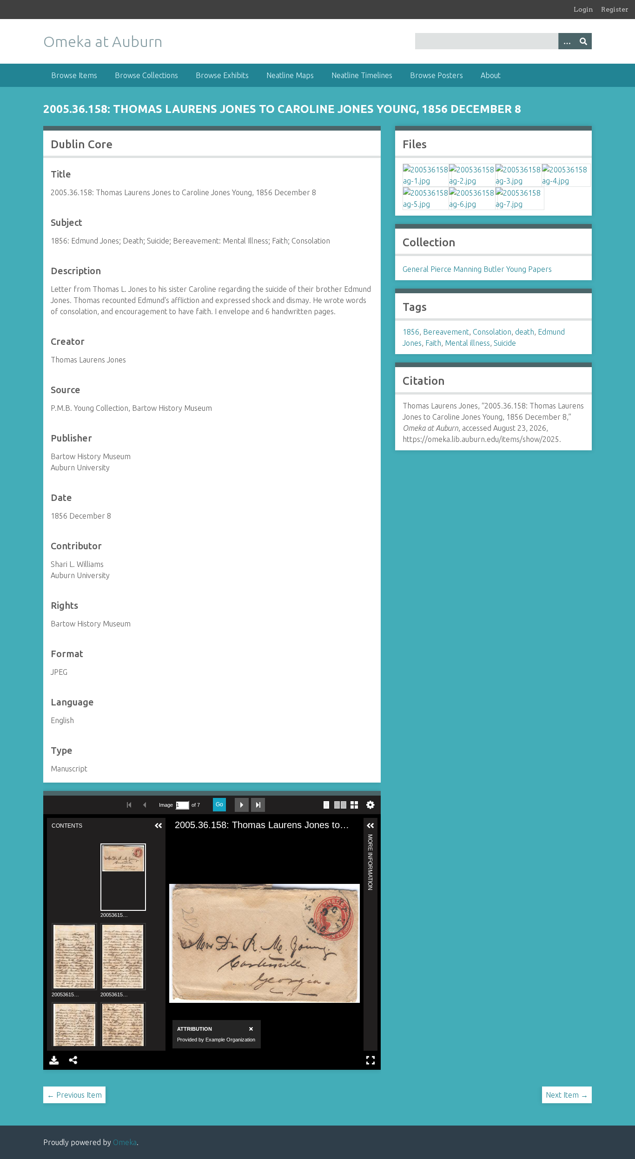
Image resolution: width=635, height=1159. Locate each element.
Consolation (492, 332)
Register (614, 9)
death (524, 332)
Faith (433, 343)
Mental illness (467, 343)
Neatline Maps (290, 75)
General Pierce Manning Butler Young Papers (477, 269)
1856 (411, 332)
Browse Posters (436, 75)
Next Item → (567, 1095)
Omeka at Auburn (103, 41)
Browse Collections (146, 75)
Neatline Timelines (361, 75)
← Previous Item (74, 1095)
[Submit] (583, 41)
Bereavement (446, 332)
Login (583, 9)
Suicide (505, 343)
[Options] (566, 41)
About (491, 75)
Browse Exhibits (222, 75)
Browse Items (74, 75)
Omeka (125, 1142)
